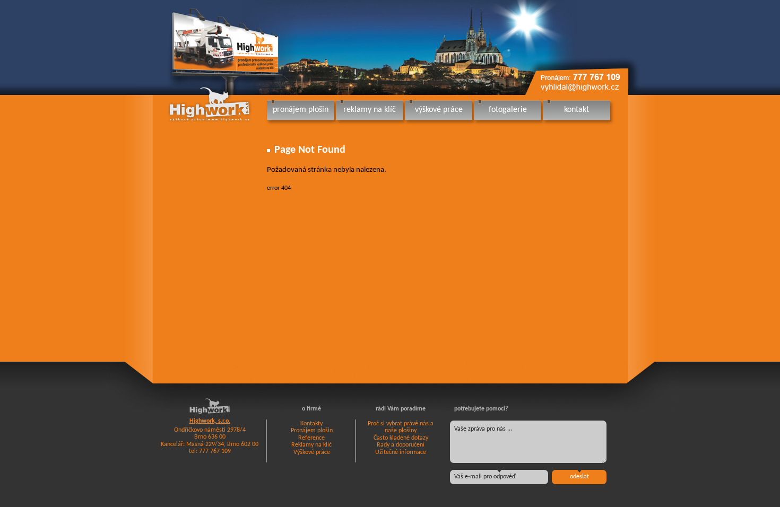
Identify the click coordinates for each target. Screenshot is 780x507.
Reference (311, 438)
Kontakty (311, 424)
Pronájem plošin (312, 430)
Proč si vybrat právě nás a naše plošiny (401, 427)
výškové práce (439, 110)
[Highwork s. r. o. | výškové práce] (210, 104)
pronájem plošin (300, 110)
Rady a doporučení (400, 445)
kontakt (576, 110)
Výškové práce (311, 452)
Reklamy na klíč (311, 445)
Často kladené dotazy (401, 438)
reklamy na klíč (369, 110)
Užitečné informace (400, 452)
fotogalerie (508, 110)
